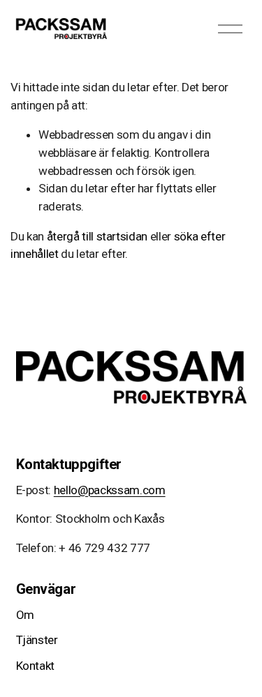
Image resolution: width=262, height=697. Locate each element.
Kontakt (35, 666)
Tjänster (37, 640)
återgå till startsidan (97, 236)
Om (25, 615)
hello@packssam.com (110, 490)
